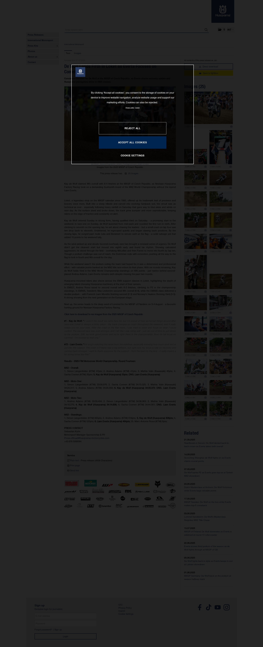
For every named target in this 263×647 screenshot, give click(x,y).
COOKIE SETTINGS (133, 155)
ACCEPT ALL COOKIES (132, 142)
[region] (132, 114)
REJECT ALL (132, 128)
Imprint (137, 107)
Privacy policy (130, 107)
